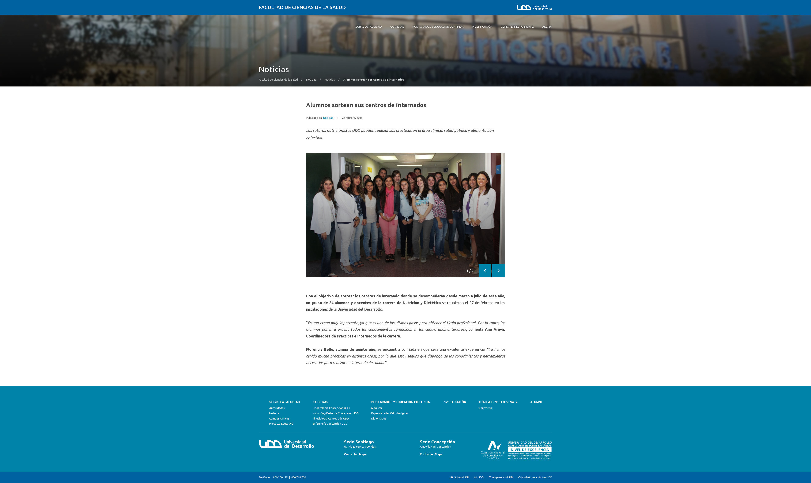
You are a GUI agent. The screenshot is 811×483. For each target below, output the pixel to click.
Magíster (376, 407)
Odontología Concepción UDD (331, 407)
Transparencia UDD (501, 477)
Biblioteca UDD (459, 477)
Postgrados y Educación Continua (400, 402)
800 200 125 (280, 477)
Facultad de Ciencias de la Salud (302, 7)
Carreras (320, 402)
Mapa (363, 454)
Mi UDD (479, 477)
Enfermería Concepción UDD (330, 423)
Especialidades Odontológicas (389, 413)
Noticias (311, 79)
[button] (485, 270)
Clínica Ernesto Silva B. (498, 402)
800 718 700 (298, 477)
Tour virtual (486, 407)
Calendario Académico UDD (535, 477)
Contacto (350, 454)
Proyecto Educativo (281, 423)
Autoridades (277, 407)
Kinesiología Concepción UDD (331, 418)
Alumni (536, 402)
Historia (274, 413)
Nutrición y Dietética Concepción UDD (336, 413)
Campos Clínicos (279, 418)
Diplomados (378, 418)
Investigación (454, 402)
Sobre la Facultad (284, 402)
